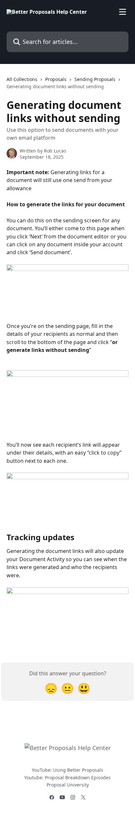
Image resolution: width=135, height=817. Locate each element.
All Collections (22, 79)
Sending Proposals (94, 79)
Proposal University (68, 785)
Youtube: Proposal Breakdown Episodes (67, 777)
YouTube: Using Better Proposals (67, 770)
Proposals (56, 79)
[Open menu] (122, 12)
